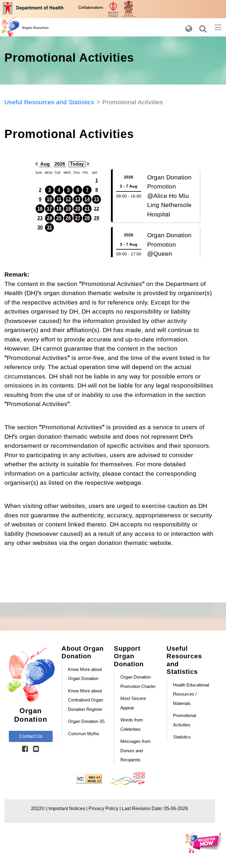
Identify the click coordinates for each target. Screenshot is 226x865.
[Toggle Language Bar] (189, 27)
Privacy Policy (103, 808)
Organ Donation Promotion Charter (138, 681)
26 (68, 218)
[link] (25, 748)
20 (77, 208)
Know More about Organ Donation (85, 674)
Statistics (182, 736)
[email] (36, 749)
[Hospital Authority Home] (114, 9)
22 (96, 208)
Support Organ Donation (129, 656)
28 (87, 218)
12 (68, 199)
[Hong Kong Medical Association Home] (128, 8)
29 (96, 218)
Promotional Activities (184, 720)
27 (77, 218)
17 (49, 208)
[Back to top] (6, 582)
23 (40, 218)
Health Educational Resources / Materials (191, 694)
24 (49, 218)
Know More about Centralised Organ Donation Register (85, 700)
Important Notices (67, 808)
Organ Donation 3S (86, 721)
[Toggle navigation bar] (218, 27)
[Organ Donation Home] (17, 27)
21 (87, 208)
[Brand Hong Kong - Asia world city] (127, 778)
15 (96, 199)
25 (59, 218)
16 (40, 208)
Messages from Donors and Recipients (135, 750)
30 (40, 227)
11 (59, 199)
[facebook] (25, 749)
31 (49, 227)
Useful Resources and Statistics (49, 102)
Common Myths (83, 733)
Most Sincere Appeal (133, 703)
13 (77, 199)
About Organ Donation (83, 652)
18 (59, 208)
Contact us (30, 736)
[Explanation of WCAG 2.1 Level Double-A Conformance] (90, 778)
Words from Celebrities (131, 724)
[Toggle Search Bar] (203, 27)
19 (68, 208)
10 (49, 199)
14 (87, 199)
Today (77, 163)
